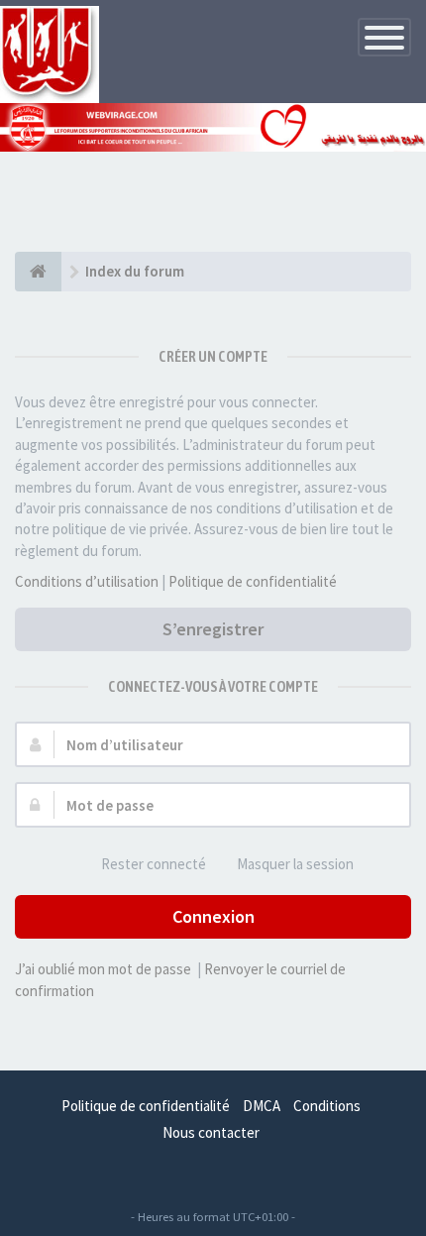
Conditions (327, 1105)
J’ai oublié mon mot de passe (103, 968)
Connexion (213, 916)
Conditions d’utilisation (87, 581)
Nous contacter (211, 1132)
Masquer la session (295, 863)
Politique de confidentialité (252, 581)
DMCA (261, 1105)
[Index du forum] (38, 271)
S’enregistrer (213, 629)
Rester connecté (153, 863)
